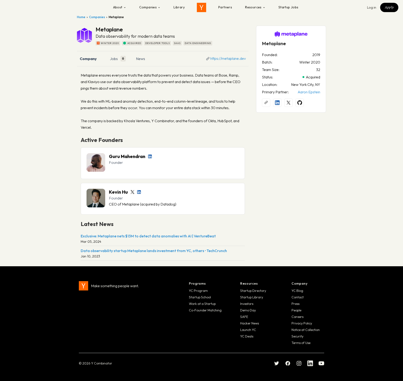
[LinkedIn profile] (150, 156)
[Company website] (266, 102)
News (140, 58)
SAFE (244, 317)
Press (295, 304)
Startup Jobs (288, 7)
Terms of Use (301, 343)
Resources (253, 7)
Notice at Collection (306, 330)
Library (179, 7)
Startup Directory (253, 291)
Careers (297, 317)
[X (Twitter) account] (288, 102)
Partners (225, 7)
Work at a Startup (202, 304)
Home (81, 17)
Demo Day (248, 310)
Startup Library (251, 297)
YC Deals (246, 336)
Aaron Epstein (309, 92)
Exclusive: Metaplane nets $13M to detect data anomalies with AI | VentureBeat (148, 236)
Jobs (114, 58)
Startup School (200, 297)
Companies (148, 7)
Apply (389, 7)
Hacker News (249, 323)
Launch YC (248, 330)
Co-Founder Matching (205, 310)
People (296, 310)
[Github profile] (299, 102)
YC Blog (297, 291)
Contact (298, 297)
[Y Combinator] (201, 7)
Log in (371, 7)
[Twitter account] (132, 192)
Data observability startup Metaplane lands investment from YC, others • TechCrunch (154, 250)
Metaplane (274, 43)
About (117, 7)
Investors (246, 304)
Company (88, 58)
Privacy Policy (302, 323)
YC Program (198, 291)
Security (297, 336)
